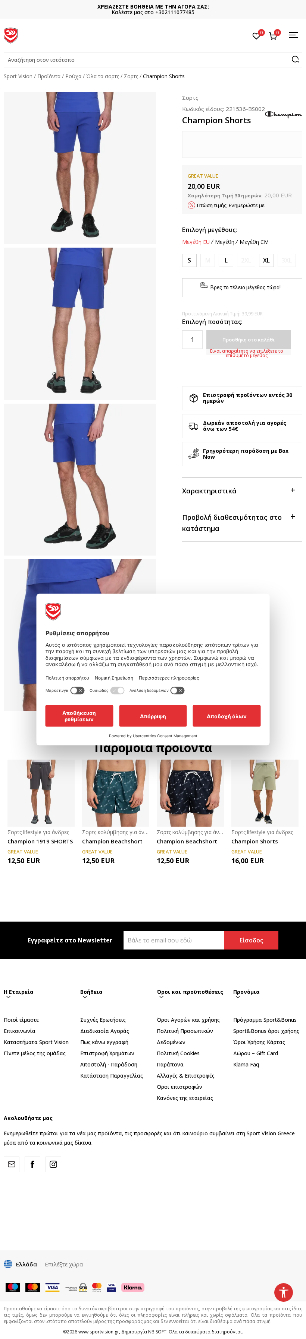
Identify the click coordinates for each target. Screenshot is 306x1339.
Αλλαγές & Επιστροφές (186, 1075)
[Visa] (111, 1286)
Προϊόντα (48, 76)
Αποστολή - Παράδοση (108, 1064)
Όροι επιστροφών (179, 1086)
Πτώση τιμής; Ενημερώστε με (231, 205)
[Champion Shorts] (265, 793)
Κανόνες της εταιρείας (185, 1097)
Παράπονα (170, 1064)
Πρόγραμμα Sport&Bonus (265, 1019)
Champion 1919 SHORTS (40, 841)
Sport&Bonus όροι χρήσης (266, 1030)
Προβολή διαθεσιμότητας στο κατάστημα (232, 523)
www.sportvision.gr (98, 1332)
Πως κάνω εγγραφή (104, 1042)
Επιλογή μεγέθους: (209, 229)
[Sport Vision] (11, 35)
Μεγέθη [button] (224, 242)
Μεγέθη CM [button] (254, 242)
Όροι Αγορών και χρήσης (188, 1019)
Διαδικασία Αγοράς (104, 1030)
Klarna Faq (246, 1064)
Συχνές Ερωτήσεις (103, 1019)
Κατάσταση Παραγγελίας (111, 1075)
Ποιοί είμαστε (21, 1019)
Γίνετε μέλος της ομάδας (35, 1053)
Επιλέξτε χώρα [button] (64, 1264)
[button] (153, 60)
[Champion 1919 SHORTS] (41, 793)
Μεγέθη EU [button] (196, 242)
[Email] (11, 1164)
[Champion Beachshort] (115, 793)
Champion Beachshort (112, 841)
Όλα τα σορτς (102, 76)
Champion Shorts (254, 841)
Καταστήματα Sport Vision (36, 1042)
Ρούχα (73, 76)
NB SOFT (157, 1332)
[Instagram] (53, 1164)
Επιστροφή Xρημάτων (107, 1053)
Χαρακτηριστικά (209, 490)
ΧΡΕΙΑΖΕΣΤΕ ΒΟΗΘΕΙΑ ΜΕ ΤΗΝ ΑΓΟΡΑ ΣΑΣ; (153, 6)
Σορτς (131, 76)
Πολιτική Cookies (178, 1053)
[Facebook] (32, 1164)
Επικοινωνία (19, 1030)
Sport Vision (18, 76)
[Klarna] (132, 1286)
